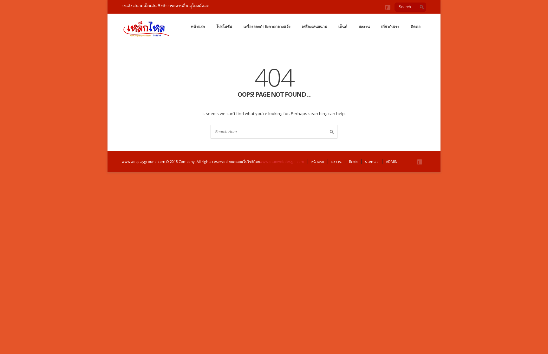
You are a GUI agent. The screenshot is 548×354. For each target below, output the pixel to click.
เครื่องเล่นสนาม (314, 26)
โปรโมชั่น (224, 26)
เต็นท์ (342, 26)
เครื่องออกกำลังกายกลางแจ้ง (267, 26)
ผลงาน (364, 26)
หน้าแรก (198, 26)
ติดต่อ (416, 26)
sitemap (372, 161)
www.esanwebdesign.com (282, 161)
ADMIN (391, 161)
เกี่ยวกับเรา (390, 26)
